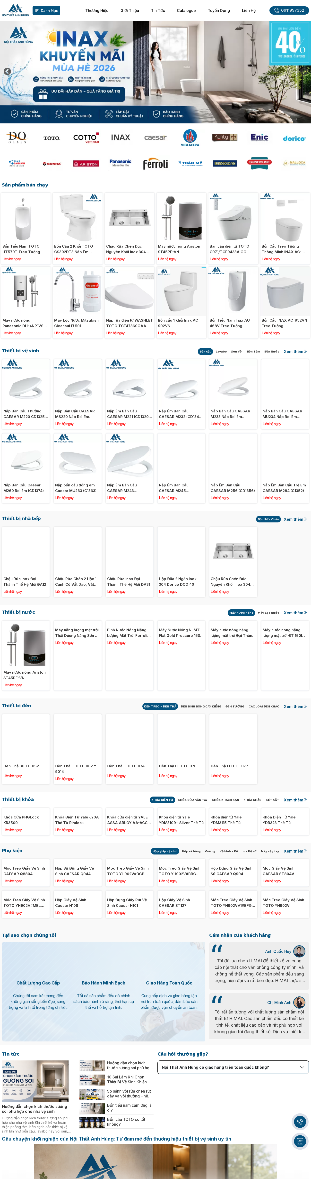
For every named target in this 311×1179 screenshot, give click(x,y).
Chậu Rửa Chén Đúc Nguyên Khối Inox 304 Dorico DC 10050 (126, 249)
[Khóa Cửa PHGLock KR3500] (26, 810)
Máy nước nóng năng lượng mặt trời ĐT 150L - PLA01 (284, 675)
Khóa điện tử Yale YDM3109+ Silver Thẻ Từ (181, 862)
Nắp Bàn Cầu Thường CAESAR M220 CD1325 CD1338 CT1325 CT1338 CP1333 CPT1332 (24, 414)
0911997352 (292, 10)
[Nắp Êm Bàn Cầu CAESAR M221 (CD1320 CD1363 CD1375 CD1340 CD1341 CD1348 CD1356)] (129, 362)
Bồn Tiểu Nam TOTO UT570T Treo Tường (21, 249)
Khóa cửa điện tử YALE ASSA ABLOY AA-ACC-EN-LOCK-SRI (128, 862)
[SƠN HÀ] (52, 163)
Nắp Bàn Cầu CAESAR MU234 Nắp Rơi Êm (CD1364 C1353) (282, 414)
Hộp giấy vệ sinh (165, 893)
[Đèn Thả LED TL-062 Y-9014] (77, 717)
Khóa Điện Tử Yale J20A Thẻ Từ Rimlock (77, 862)
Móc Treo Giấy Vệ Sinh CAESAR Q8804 (24, 956)
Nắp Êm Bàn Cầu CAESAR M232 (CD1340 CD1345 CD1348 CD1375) (181, 414)
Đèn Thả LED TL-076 (178, 766)
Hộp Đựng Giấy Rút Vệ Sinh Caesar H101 (127, 1030)
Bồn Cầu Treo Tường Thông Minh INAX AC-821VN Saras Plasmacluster (282, 249)
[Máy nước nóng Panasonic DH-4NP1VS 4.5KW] (26, 269)
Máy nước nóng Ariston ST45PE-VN (179, 249)
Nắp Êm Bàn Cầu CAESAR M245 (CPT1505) (174, 488)
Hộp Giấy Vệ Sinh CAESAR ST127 (174, 1030)
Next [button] (304, 72)
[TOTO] (52, 137)
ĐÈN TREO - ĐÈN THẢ (160, 706)
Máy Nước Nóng (241, 612)
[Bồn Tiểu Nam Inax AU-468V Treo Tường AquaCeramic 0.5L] (233, 269)
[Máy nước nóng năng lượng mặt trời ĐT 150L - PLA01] (285, 623)
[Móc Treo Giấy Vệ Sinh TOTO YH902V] (285, 978)
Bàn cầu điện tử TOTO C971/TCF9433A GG (229, 249)
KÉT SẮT (272, 800)
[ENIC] (260, 137)
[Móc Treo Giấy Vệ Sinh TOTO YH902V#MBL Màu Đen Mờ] (26, 978)
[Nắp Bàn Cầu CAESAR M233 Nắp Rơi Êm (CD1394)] (233, 362)
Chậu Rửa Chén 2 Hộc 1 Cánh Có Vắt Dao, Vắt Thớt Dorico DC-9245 (75, 581)
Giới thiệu (130, 10)
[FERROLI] (156, 163)
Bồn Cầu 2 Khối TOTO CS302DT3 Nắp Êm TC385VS (73, 249)
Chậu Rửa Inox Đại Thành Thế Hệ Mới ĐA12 (24, 581)
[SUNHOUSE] (260, 163)
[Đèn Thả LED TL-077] (233, 717)
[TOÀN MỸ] (190, 163)
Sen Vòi (236, 351)
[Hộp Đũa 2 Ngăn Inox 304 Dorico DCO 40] (181, 530)
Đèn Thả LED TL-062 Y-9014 (76, 769)
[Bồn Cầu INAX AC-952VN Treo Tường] (285, 269)
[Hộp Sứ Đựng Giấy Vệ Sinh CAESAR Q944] (77, 904)
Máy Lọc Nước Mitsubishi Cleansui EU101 (77, 323)
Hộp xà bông (191, 893)
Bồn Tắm (253, 351)
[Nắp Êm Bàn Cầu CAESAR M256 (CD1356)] (233, 436)
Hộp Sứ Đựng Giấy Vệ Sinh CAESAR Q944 (74, 956)
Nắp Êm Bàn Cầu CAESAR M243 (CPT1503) (122, 488)
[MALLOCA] (294, 163)
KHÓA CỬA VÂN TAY (192, 800)
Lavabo (221, 351)
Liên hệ (249, 10)
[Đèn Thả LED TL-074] (129, 717)
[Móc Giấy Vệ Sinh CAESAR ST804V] (285, 904)
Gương (210, 893)
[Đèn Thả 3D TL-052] (26, 717)
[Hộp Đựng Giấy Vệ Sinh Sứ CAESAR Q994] (233, 904)
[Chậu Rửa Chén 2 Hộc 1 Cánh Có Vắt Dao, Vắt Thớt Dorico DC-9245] (77, 530)
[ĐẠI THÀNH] (17, 163)
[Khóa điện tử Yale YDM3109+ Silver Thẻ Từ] (181, 810)
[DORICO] (294, 137)
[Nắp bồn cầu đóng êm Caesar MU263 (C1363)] (77, 436)
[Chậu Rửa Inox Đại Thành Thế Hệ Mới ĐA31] (129, 530)
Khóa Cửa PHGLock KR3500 (21, 862)
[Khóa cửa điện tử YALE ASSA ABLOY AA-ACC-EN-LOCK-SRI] (129, 810)
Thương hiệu (96, 10)
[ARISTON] (86, 163)
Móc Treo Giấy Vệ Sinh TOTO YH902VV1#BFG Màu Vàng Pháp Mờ (231, 1030)
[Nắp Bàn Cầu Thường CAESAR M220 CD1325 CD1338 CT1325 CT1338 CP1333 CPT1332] (26, 362)
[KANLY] (225, 137)
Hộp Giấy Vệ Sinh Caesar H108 (70, 1030)
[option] (155, 72)
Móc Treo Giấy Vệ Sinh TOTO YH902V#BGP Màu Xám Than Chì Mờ (128, 956)
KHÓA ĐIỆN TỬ (162, 800)
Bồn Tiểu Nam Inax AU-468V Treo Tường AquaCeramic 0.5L (230, 323)
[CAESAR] (156, 137)
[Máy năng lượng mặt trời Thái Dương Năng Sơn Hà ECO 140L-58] (77, 623)
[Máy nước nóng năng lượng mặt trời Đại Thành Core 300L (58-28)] (233, 623)
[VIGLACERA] (190, 137)
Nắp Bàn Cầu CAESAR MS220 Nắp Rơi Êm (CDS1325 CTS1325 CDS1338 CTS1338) (75, 414)
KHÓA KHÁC (252, 800)
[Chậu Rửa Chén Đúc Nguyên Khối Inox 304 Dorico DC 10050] (129, 195)
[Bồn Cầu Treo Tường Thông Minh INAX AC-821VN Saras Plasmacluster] (285, 195)
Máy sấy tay (270, 893)
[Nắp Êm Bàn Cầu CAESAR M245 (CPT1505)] (181, 436)
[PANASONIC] (121, 163)
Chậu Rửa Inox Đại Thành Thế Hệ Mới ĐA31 (128, 581)
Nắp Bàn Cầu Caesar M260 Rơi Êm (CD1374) (23, 488)
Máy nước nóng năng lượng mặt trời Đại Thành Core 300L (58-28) (232, 675)
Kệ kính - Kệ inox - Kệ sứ (238, 893)
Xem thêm (293, 351)
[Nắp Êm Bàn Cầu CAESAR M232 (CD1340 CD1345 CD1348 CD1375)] (181, 362)
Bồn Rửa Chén (268, 519)
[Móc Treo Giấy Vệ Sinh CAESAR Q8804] (26, 904)
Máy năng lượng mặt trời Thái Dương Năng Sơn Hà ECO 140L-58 (77, 675)
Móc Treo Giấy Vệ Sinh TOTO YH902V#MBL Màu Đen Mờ (24, 1030)
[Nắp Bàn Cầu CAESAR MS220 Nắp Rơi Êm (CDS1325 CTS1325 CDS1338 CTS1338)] (77, 362)
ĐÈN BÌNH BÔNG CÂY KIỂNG (201, 706)
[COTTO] (86, 137)
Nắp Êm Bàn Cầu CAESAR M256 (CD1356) (233, 488)
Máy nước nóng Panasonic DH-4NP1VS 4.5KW (22, 323)
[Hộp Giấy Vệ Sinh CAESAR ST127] (181, 978)
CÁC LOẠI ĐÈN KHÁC (264, 706)
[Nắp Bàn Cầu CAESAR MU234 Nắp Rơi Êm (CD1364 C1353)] (285, 362)
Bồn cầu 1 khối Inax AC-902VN (179, 323)
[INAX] (121, 137)
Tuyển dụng (219, 10)
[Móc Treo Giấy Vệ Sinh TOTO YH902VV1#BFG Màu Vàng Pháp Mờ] (233, 978)
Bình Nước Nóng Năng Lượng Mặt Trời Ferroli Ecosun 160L (127, 675)
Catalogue (186, 10)
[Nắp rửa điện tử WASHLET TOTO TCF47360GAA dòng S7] (129, 269)
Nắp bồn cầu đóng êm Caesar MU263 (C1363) (75, 488)
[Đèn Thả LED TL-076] (181, 717)
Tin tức (158, 10)
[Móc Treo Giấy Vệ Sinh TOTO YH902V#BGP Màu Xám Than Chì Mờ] (129, 904)
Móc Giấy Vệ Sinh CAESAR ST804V (278, 956)
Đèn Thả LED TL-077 (229, 766)
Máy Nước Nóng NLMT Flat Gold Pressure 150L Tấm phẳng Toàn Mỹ (180, 675)
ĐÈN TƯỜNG (234, 706)
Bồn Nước (271, 351)
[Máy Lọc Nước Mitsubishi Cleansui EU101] (77, 269)
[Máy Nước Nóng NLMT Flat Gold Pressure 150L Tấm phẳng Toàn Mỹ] (181, 623)
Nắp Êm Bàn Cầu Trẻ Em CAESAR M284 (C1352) (284, 488)
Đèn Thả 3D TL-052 (21, 766)
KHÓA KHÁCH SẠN (225, 800)
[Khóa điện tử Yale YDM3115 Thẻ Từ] (233, 810)
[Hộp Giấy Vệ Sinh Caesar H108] (77, 978)
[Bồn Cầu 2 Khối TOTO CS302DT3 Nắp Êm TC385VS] (77, 195)
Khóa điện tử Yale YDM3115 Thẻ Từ (226, 862)
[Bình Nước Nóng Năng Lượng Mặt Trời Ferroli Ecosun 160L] (129, 623)
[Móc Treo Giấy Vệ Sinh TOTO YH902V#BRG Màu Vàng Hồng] (181, 904)
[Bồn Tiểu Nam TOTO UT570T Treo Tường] (26, 195)
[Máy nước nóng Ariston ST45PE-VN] (181, 195)
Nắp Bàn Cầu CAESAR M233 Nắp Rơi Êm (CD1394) (230, 414)
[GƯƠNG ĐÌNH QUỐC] (17, 137)
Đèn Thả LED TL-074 (126, 766)
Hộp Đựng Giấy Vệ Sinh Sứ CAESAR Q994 (231, 956)
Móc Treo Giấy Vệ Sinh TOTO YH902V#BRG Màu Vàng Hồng (179, 956)
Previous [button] (7, 72)
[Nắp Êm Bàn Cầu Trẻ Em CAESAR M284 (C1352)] (285, 436)
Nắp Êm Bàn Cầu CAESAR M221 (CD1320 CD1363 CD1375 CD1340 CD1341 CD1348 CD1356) (129, 414)
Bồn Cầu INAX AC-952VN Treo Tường (284, 323)
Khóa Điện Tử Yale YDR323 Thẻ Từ (279, 862)
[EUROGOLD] (225, 163)
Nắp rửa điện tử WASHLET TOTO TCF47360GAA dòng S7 (129, 323)
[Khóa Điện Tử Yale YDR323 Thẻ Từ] (285, 810)
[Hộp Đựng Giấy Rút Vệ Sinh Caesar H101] (129, 978)
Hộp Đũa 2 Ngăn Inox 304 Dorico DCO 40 (178, 581)
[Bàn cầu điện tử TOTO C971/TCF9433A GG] (233, 195)
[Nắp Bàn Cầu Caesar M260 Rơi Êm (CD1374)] (26, 436)
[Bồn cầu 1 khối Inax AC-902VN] (181, 269)
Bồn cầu (205, 351)
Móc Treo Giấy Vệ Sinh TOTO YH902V (283, 1030)
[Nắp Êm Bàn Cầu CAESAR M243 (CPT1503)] (129, 436)
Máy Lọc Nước (268, 612)
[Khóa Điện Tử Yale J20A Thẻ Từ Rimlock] (77, 810)
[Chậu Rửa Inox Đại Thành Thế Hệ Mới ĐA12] (26, 530)
